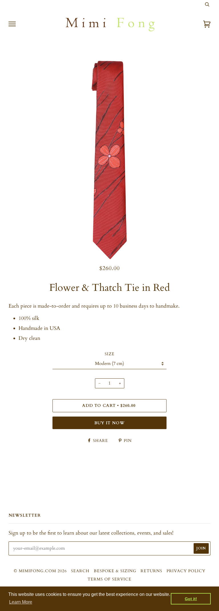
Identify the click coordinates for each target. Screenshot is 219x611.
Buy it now (109, 423)
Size (110, 354)
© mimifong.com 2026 (40, 571)
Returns (151, 571)
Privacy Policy (186, 571)
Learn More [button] (20, 602)
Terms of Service (109, 579)
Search (80, 571)
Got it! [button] (191, 598)
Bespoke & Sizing (115, 571)
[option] (109, 160)
